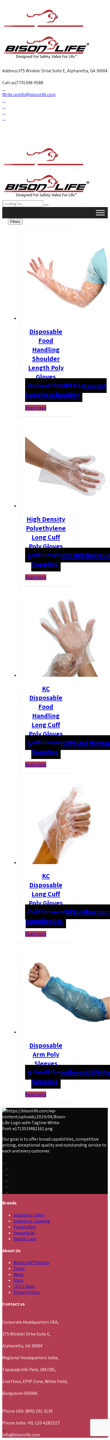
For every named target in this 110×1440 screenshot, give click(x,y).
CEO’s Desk (24, 1286)
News (19, 1274)
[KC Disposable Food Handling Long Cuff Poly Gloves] (67, 675)
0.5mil (37, 1072)
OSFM (56, 385)
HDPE (68, 742)
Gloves (38, 385)
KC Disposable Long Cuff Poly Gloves (46, 889)
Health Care (25, 1239)
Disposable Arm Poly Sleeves (45, 1054)
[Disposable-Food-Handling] (67, 318)
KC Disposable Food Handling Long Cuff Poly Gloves (46, 711)
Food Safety (25, 1227)
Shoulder (66, 394)
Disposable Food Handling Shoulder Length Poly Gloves (46, 354)
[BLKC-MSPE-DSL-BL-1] (67, 1032)
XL (59, 920)
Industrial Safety (29, 1215)
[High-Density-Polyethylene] (67, 506)
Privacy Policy (27, 1292)
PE (69, 385)
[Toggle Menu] (100, 212)
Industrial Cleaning (32, 1221)
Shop (18, 1280)
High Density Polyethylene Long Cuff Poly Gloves (46, 532)
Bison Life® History (31, 1262)
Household (24, 1233)
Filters (15, 221)
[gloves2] (67, 862)
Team (19, 1268)
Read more (35, 408)
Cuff (34, 555)
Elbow (56, 1072)
